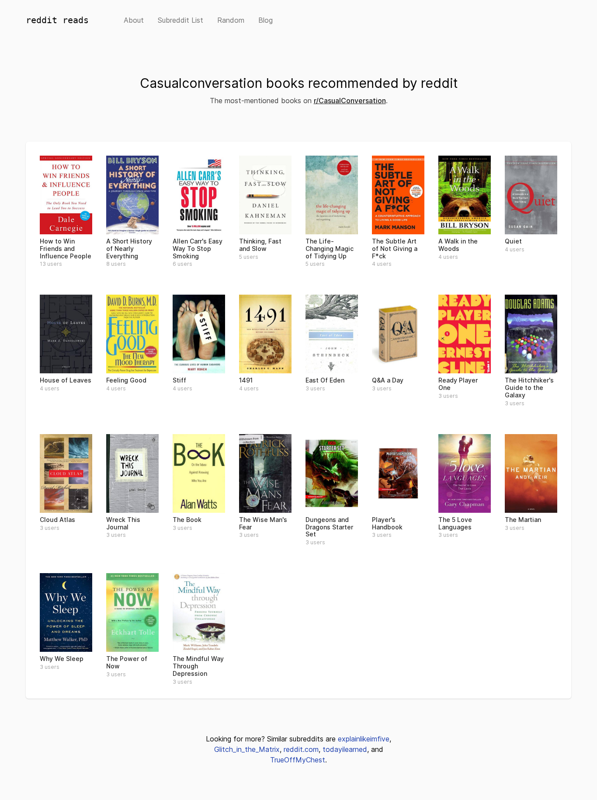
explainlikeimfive (363, 738)
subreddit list (180, 20)
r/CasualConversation (350, 100)
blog (265, 20)
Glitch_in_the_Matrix (247, 749)
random (230, 20)
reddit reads (57, 20)
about (134, 20)
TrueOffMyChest (297, 759)
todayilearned (345, 749)
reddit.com (301, 749)
